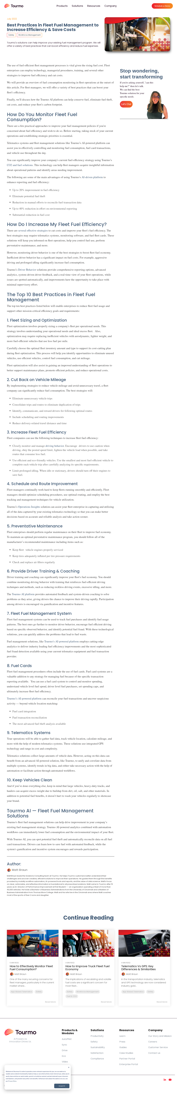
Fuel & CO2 (72, 996)
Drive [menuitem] (64, 1050)
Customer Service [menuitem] (158, 1047)
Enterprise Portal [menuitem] (128, 1064)
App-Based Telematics (21, 991)
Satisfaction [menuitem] (97, 1053)
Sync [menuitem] (64, 1044)
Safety (11, 35)
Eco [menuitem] (64, 1056)
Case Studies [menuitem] (126, 1053)
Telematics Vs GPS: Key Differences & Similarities (138, 967)
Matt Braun (19, 870)
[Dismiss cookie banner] (68, 1067)
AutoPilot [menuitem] (67, 1039)
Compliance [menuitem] (97, 1058)
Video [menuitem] (65, 1061)
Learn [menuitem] (122, 1036)
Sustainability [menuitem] (98, 1047)
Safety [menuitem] (94, 1041)
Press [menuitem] (122, 1041)
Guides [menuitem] (123, 1047)
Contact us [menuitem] (154, 1053)
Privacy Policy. (12, 1081)
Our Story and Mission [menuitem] (160, 1036)
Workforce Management (29, 35)
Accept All (62, 1086)
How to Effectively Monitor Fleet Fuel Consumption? (31, 967)
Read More (50, 1002)
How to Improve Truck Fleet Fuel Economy (87, 967)
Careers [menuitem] (152, 1041)
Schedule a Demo (162, 6)
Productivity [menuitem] (97, 1036)
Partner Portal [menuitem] (127, 1058)
